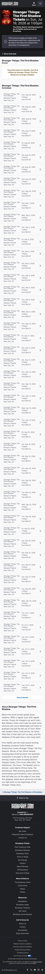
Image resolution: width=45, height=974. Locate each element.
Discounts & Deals (22, 873)
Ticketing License (22, 953)
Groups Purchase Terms (22, 950)
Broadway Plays (22, 853)
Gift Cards (22, 911)
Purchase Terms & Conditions (22, 947)
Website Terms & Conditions (23, 944)
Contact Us (21, 812)
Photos (22, 892)
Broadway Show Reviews (22, 914)
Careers (23, 927)
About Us (22, 924)
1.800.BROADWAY (26, 814)
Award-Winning (22, 866)
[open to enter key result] (40, 3)
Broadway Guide (22, 905)
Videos (22, 889)
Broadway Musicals (22, 850)
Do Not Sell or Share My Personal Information (22, 959)
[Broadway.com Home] (10, 3)
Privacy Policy (22, 941)
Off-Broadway (22, 870)
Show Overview (10, 54)
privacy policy (37, 962)
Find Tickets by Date (22, 847)
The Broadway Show (22, 882)
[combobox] (39, 3)
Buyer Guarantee (22, 933)
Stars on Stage (22, 857)
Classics (23, 863)
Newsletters (22, 901)
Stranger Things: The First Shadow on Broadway (23, 792)
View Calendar (22, 697)
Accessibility (22, 930)
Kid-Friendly (22, 860)
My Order (22, 831)
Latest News (22, 885)
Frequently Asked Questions (22, 834)
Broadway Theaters (22, 908)
